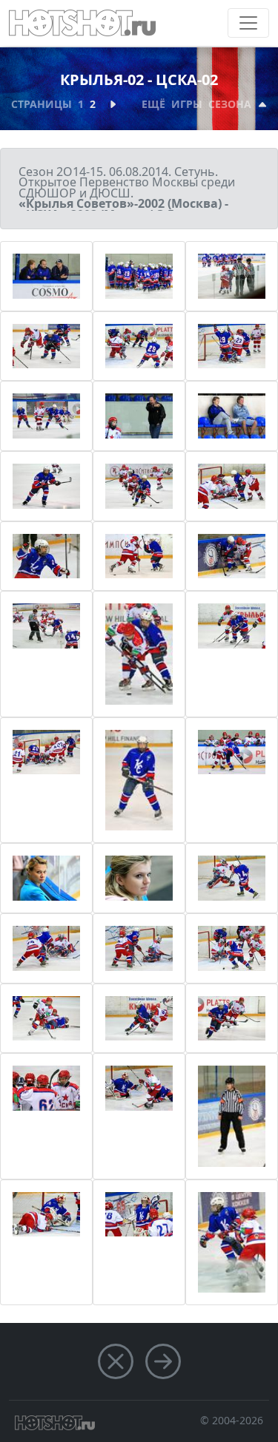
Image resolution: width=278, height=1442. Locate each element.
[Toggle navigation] (248, 23)
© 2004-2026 (231, 1420)
